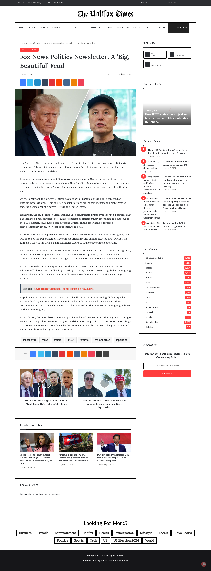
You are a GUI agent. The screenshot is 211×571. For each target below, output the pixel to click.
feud (58, 339)
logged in (36, 494)
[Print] (106, 354)
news (85, 339)
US (192, 27)
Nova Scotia (151, 322)
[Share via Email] (99, 354)
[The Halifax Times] (105, 14)
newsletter (103, 339)
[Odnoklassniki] (74, 82)
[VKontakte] (66, 82)
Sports (78, 27)
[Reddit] (59, 82)
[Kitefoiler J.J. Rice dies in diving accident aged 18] (151, 166)
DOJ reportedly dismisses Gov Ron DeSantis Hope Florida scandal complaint (113, 457)
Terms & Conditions (53, 2)
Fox (72, 339)
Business (56, 27)
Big (46, 339)
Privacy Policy (34, 2)
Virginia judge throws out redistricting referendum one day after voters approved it (74, 457)
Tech (67, 27)
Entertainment (93, 27)
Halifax (149, 327)
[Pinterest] (52, 82)
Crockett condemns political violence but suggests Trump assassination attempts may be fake (36, 459)
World (162, 27)
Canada (31, 27)
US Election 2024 (178, 27)
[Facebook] (23, 82)
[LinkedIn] (37, 82)
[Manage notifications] (203, 564)
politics (122, 339)
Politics (137, 27)
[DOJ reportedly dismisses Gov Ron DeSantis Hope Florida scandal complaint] (114, 442)
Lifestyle (150, 27)
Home (20, 27)
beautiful (30, 339)
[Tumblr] (45, 82)
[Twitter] (30, 82)
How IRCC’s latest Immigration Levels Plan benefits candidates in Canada (166, 117)
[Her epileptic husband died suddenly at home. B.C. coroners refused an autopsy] (151, 185)
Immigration (123, 27)
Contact (21, 2)
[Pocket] (81, 82)
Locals (43, 27)
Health (109, 27)
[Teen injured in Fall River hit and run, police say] (151, 227)
